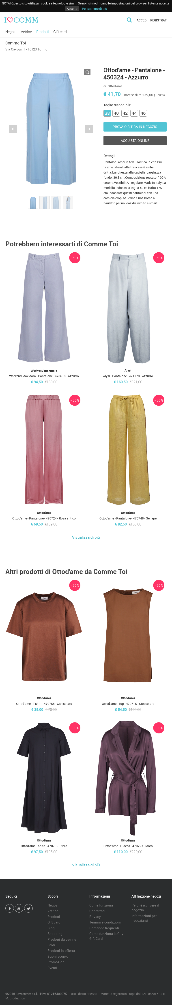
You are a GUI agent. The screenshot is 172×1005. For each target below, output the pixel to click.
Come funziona (101, 905)
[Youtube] (19, 908)
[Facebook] (9, 908)
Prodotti (42, 31)
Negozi (10, 31)
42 (125, 113)
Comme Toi (15, 43)
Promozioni (56, 962)
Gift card (60, 31)
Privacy (95, 916)
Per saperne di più (94, 8)
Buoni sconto (57, 956)
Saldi (51, 945)
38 (107, 113)
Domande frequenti (104, 928)
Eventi (52, 967)
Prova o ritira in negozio (135, 126)
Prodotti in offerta (61, 950)
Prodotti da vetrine (61, 939)
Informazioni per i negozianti (145, 918)
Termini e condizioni (105, 922)
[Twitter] (28, 908)
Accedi (142, 20)
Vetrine (26, 31)
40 (116, 113)
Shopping (54, 933)
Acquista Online (135, 140)
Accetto (72, 8)
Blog (51, 928)
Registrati (159, 20)
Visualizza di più (86, 537)
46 (143, 113)
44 (134, 113)
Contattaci (97, 911)
